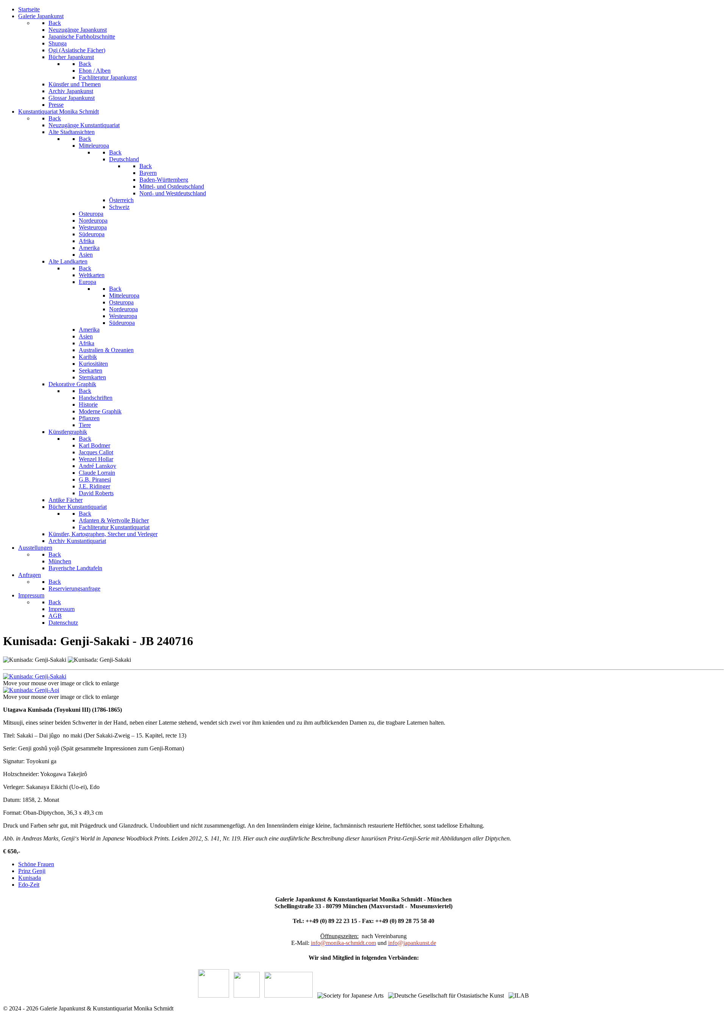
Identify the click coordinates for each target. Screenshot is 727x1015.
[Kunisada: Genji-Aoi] (31, 690)
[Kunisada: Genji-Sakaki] (34, 676)
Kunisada (29, 878)
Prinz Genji (31, 871)
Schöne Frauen (36, 864)
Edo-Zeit (28, 884)
